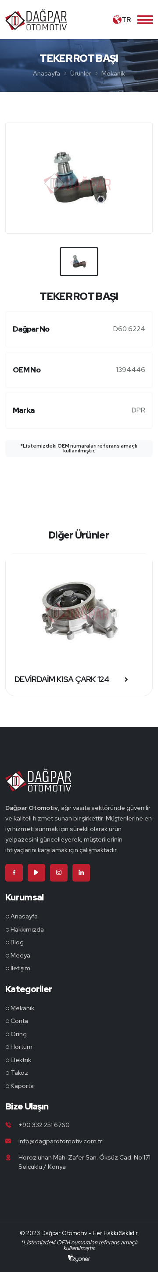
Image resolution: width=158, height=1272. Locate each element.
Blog (17, 942)
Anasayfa (46, 73)
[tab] (79, 261)
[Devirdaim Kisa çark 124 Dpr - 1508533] (79, 608)
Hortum (21, 1047)
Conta (19, 1021)
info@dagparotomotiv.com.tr (60, 1141)
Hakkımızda (27, 929)
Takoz (19, 1073)
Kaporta (22, 1086)
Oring (19, 1034)
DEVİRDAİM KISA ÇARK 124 (61, 679)
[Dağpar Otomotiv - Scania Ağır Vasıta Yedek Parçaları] (38, 785)
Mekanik (113, 73)
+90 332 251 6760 (44, 1125)
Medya (20, 955)
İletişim (20, 968)
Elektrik (21, 1060)
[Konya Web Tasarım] (79, 1258)
